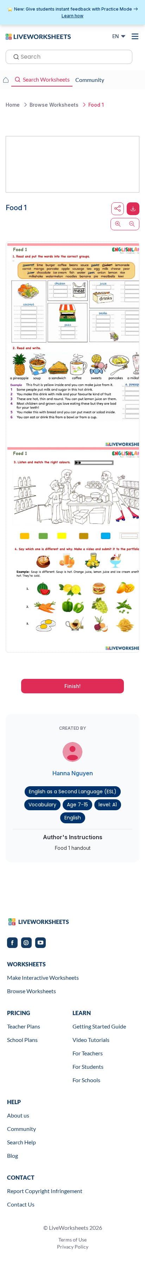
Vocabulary (42, 804)
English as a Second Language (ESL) (72, 791)
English (72, 817)
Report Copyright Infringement (44, 1190)
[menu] (135, 36)
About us (18, 1115)
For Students (87, 1066)
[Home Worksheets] (5, 79)
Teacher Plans (23, 1026)
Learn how (72, 15)
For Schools (86, 1080)
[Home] (38, 36)
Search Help (21, 1142)
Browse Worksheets (31, 991)
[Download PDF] (133, 208)
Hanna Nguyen (72, 773)
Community (21, 1128)
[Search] (14, 56)
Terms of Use (72, 1240)
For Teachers (87, 1053)
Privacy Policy (72, 1247)
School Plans (22, 1039)
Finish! (72, 686)
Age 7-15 (77, 804)
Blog (12, 1155)
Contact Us (20, 1204)
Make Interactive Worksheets (43, 977)
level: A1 (108, 804)
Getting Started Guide (99, 1026)
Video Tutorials (90, 1039)
